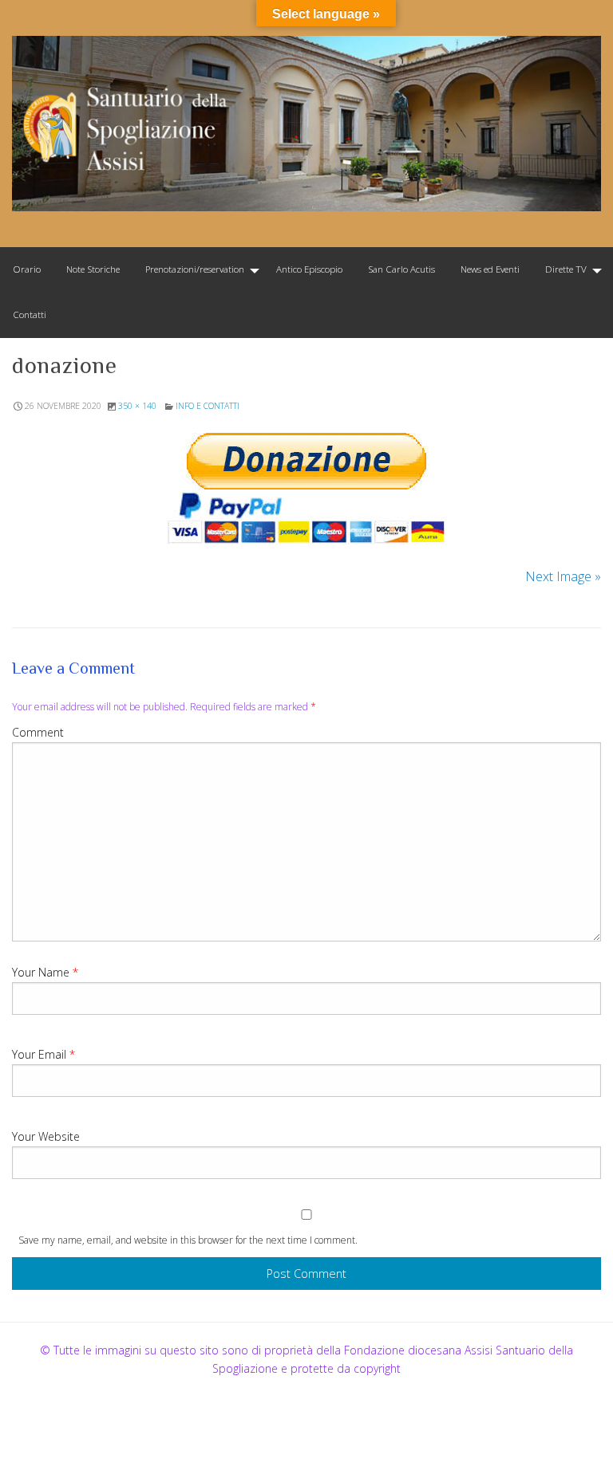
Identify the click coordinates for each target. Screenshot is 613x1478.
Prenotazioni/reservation (194, 269)
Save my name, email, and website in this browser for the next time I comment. (188, 1240)
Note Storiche (93, 269)
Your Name (45, 972)
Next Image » (563, 576)
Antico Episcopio (309, 269)
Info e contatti (207, 405)
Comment (38, 732)
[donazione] (306, 488)
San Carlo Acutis (401, 269)
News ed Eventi (490, 269)
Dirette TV (566, 269)
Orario (27, 269)
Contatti (29, 314)
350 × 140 (137, 405)
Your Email (43, 1054)
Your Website (46, 1136)
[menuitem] (26, 270)
